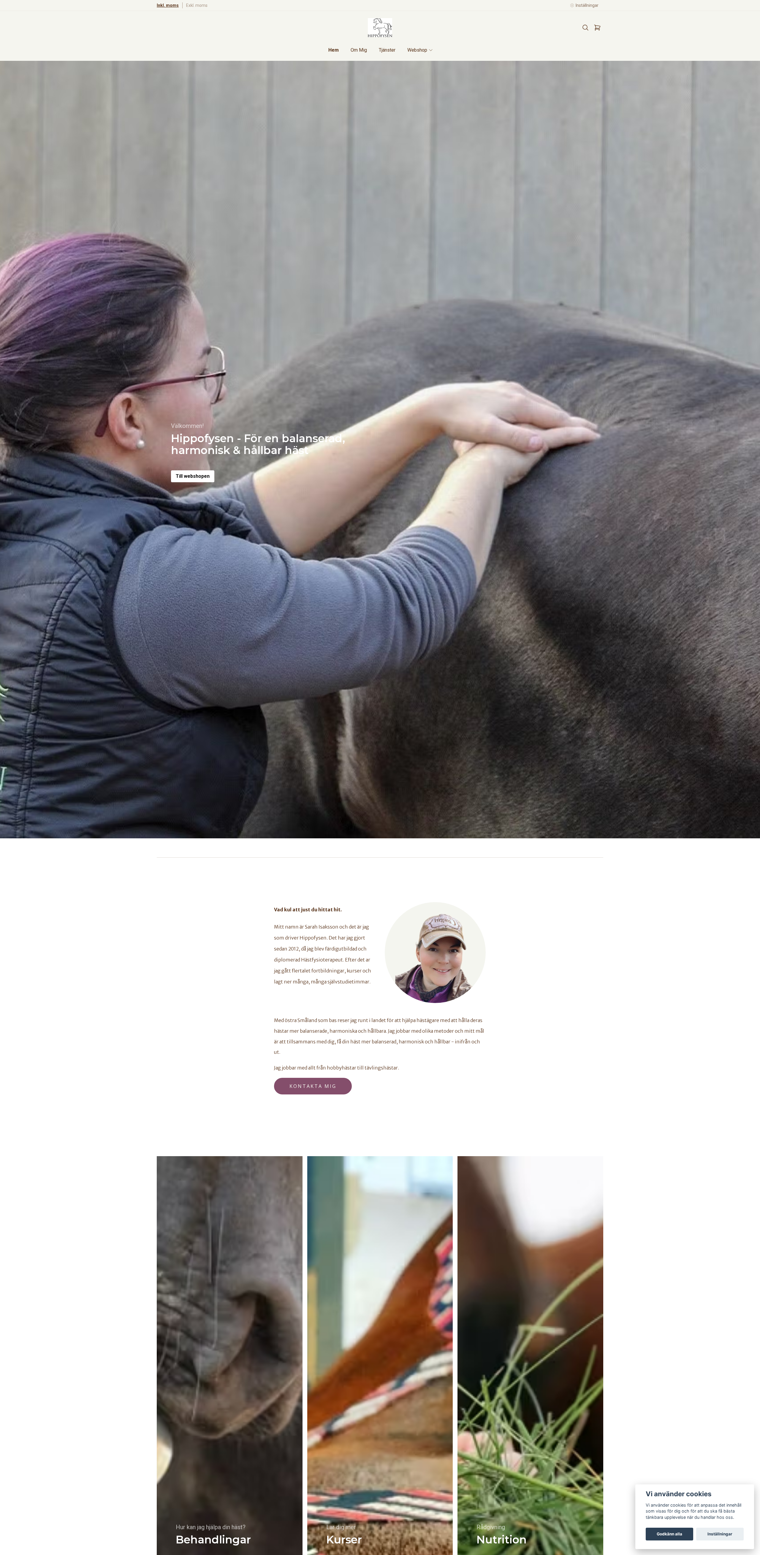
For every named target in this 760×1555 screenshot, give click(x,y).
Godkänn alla (669, 1534)
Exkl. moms (197, 5)
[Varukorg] (597, 28)
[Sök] (585, 28)
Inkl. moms (168, 5)
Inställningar (719, 1534)
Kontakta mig (312, 1086)
